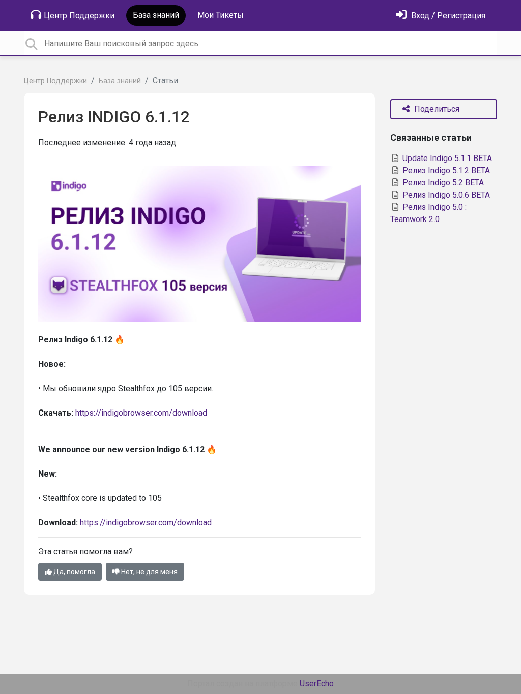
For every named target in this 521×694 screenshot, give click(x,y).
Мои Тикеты (220, 15)
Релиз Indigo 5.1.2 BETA (445, 170)
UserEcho (317, 683)
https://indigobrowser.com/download (141, 413)
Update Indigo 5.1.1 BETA (446, 158)
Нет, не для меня (149, 571)
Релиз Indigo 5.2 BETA (442, 182)
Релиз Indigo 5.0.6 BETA (445, 195)
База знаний (156, 15)
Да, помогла (73, 571)
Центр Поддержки (79, 15)
